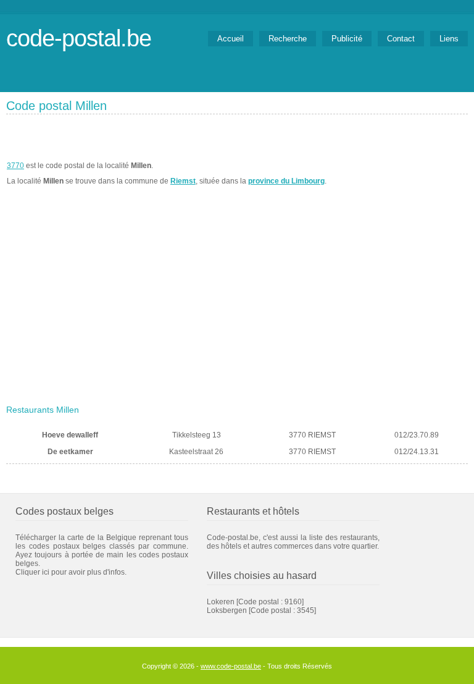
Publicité (346, 38)
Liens (449, 38)
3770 (15, 165)
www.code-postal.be (231, 666)
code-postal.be (78, 38)
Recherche (287, 38)
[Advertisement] (237, 307)
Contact (401, 38)
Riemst (183, 181)
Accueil (230, 38)
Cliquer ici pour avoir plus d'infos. (71, 572)
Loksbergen (227, 610)
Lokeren (221, 601)
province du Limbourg (286, 181)
